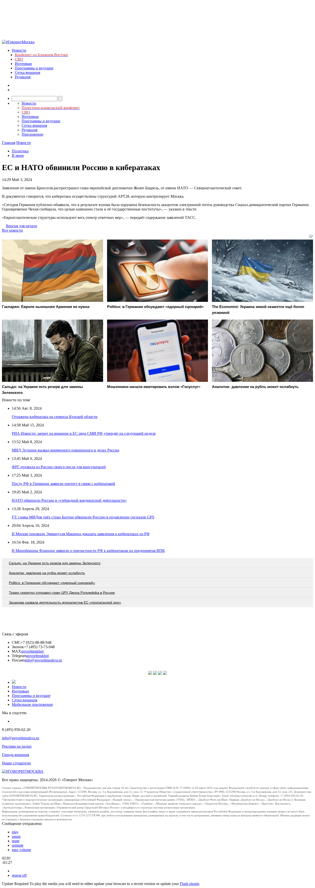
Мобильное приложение (32, 704)
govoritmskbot (32, 651)
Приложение (32, 134)
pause (16, 836)
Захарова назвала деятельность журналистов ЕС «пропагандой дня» (65, 602)
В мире (18, 155)
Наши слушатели (16, 763)
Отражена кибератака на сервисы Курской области (54, 417)
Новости (19, 50)
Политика (20, 151)
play (15, 832)
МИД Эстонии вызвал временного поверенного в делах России (65, 450)
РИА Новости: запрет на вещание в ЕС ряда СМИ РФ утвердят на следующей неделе (84, 433)
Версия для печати (21, 226)
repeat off (19, 875)
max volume (21, 850)
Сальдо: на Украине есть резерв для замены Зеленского (54, 563)
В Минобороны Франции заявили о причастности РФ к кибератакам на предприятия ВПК (88, 551)
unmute (17, 845)
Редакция (23, 77)
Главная (8, 143)
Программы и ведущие (34, 68)
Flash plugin (189, 884)
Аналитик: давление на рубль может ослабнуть (47, 573)
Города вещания (15, 755)
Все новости (12, 230)
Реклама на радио (17, 746)
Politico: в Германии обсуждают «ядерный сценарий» (52, 583)
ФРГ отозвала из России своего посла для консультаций (59, 467)
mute (15, 841)
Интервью (23, 64)
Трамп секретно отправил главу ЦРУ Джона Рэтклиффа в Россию (62, 593)
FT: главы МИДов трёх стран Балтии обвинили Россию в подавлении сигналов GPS (83, 517)
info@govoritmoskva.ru (43, 660)
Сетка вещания (27, 72)
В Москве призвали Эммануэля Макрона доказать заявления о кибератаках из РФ (81, 534)
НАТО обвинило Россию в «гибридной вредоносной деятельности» (69, 500)
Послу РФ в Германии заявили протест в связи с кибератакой (63, 484)
